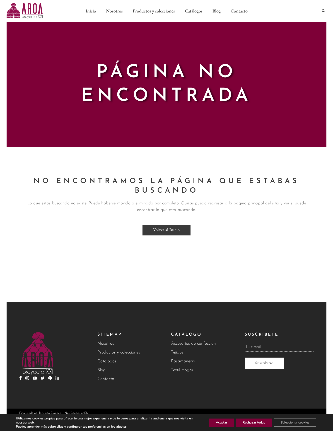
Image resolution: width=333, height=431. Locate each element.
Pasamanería (183, 361)
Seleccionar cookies (295, 422)
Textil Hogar (182, 370)
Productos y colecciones (118, 352)
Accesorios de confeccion (193, 343)
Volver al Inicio (166, 229)
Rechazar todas (254, 422)
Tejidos (177, 352)
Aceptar (221, 422)
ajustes (121, 427)
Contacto (105, 379)
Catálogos (106, 361)
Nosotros (105, 343)
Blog (101, 370)
